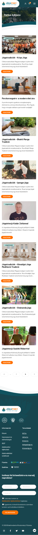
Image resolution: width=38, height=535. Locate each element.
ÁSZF (3, 443)
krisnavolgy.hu (27, 448)
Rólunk (4, 433)
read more (7, 71)
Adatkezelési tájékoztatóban (11, 501)
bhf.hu (24, 433)
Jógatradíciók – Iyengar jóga (15, 182)
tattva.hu (25, 437)
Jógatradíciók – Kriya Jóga (14, 57)
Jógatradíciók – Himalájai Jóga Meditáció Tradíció (16, 265)
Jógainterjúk (9, 38)
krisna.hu (25, 441)
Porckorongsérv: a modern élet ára (18, 98)
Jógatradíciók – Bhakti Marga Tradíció (15, 140)
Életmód (7, 79)
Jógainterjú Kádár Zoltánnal (15, 223)
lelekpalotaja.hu (27, 445)
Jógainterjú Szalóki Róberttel (15, 348)
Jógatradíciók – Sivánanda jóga (16, 307)
